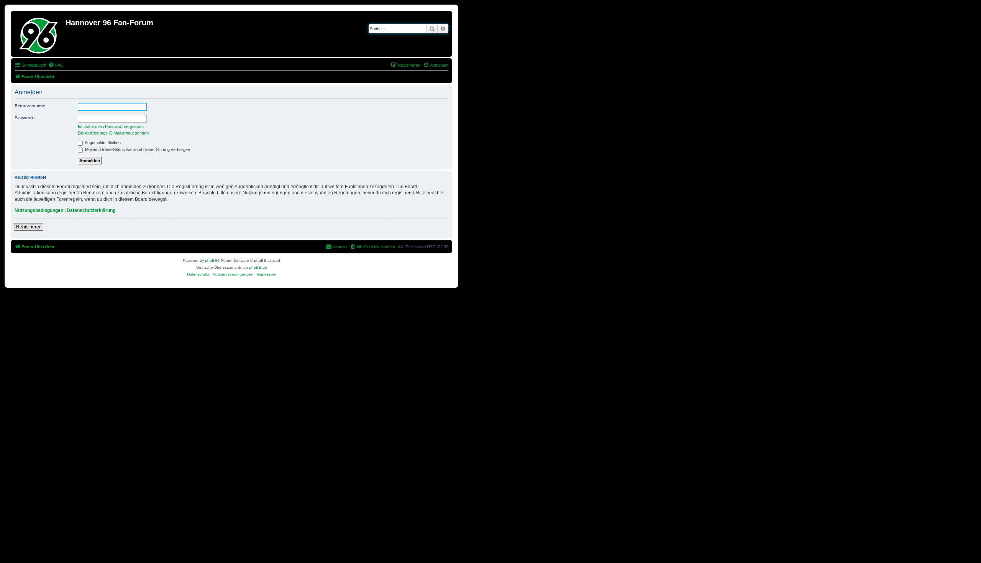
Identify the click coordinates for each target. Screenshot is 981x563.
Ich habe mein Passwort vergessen (111, 126)
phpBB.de (258, 267)
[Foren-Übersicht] (39, 34)
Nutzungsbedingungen (39, 210)
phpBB (211, 260)
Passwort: (25, 117)
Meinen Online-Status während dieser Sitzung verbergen (137, 149)
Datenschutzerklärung (91, 210)
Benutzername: (30, 105)
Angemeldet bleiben (102, 142)
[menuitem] (56, 65)
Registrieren (29, 227)
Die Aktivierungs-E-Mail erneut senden (113, 133)
